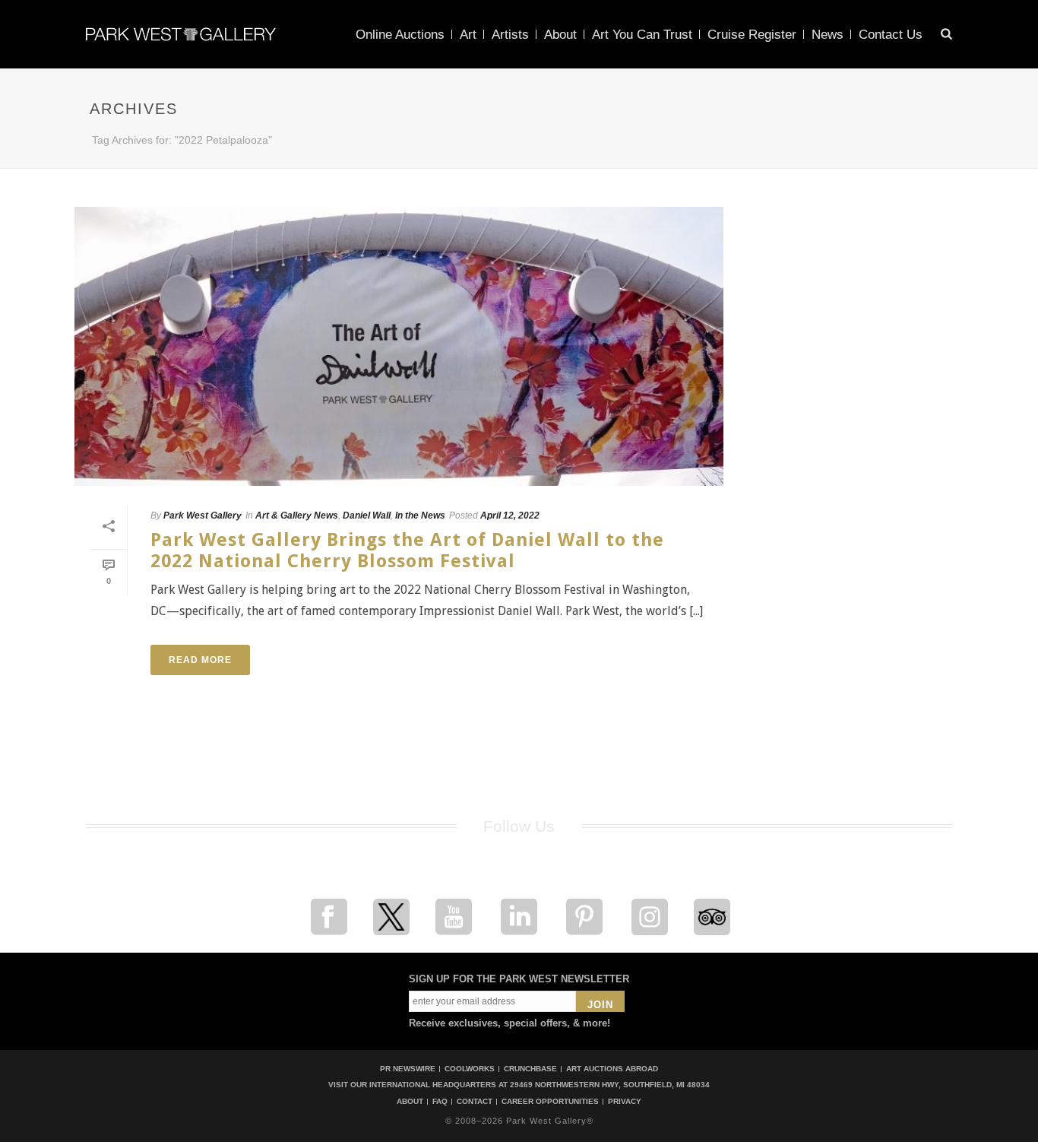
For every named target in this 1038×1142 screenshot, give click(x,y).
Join (600, 1004)
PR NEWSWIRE (407, 1068)
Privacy (624, 1102)
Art (468, 34)
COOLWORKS (470, 1068)
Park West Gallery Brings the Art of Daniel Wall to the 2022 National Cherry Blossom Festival (407, 550)
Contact (474, 1102)
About (560, 34)
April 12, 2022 (510, 515)
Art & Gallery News (296, 515)
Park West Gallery (202, 515)
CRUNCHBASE (530, 1068)
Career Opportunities (550, 1102)
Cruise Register (751, 34)
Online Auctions (400, 34)
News (827, 34)
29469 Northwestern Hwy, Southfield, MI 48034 (610, 1084)
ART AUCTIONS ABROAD (612, 1068)
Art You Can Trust (642, 34)
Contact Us (890, 34)
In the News (420, 515)
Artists (510, 34)
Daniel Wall (367, 515)
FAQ (440, 1102)
